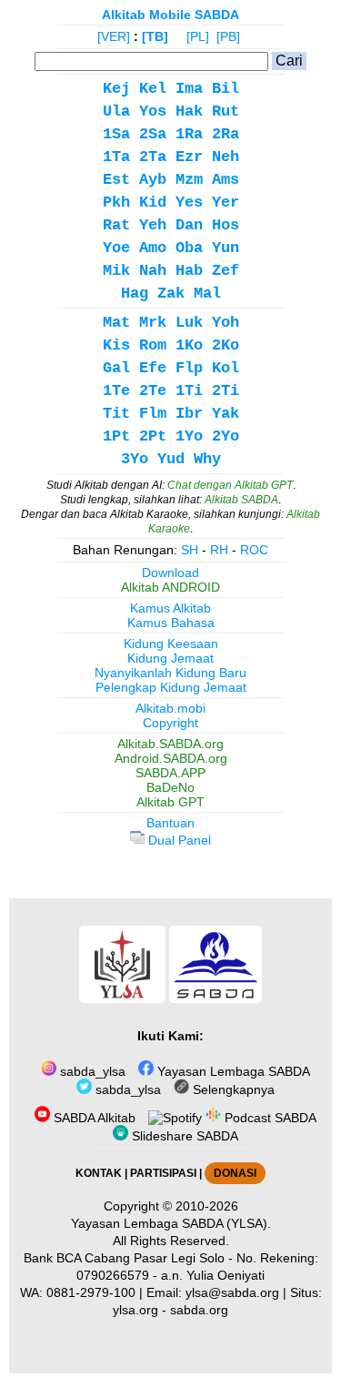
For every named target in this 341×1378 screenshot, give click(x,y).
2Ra (225, 134)
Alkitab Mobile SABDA (170, 14)
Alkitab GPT (170, 802)
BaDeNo (170, 787)
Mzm (189, 179)
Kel (152, 88)
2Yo (225, 436)
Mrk (152, 322)
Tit (116, 413)
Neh (225, 157)
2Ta (152, 157)
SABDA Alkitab (92, 1117)
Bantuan (170, 823)
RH (219, 549)
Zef (225, 270)
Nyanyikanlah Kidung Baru (170, 672)
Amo (152, 248)
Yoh (225, 322)
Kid (152, 202)
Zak (171, 293)
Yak (225, 413)
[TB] (155, 36)
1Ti (189, 391)
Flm (152, 413)
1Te (116, 391)
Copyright (170, 722)
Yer (225, 202)
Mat (116, 322)
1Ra (189, 134)
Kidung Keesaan (171, 643)
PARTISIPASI (163, 1173)
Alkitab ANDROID (170, 587)
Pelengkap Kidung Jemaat (170, 687)
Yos (152, 111)
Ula (116, 111)
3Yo (134, 459)
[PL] (197, 36)
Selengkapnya (232, 1089)
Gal (116, 368)
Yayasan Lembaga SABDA (232, 1071)
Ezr (189, 157)
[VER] (113, 36)
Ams (225, 179)
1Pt (116, 436)
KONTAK (98, 1173)
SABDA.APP (170, 772)
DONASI (235, 1173)
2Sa (152, 134)
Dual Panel (178, 840)
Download (170, 572)
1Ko (189, 345)
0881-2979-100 (90, 1292)
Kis (116, 345)
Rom (152, 345)
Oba (189, 248)
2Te (152, 391)
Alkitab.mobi (170, 708)
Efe (152, 368)
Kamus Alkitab (170, 608)
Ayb (152, 179)
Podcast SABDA (268, 1117)
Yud (171, 459)
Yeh (152, 225)
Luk (189, 322)
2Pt (152, 436)
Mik (116, 270)
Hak (189, 111)
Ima (189, 88)
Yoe (116, 248)
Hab (189, 270)
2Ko (225, 345)
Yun (225, 248)
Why (207, 459)
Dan (189, 225)
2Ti (225, 391)
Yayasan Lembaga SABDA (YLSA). (171, 1223)
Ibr (189, 413)
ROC (254, 549)
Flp (189, 368)
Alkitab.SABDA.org (170, 743)
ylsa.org (135, 1309)
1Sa (116, 134)
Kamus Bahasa (171, 622)
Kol (225, 368)
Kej (116, 88)
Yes (189, 202)
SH (189, 549)
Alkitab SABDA (241, 499)
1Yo (189, 436)
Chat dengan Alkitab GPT (230, 485)
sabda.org (199, 1309)
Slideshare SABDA (183, 1136)
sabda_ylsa (90, 1071)
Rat (116, 225)
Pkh (116, 202)
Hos (225, 225)
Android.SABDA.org (171, 758)
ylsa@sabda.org (232, 1292)
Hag (134, 293)
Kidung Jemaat (170, 658)
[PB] (228, 36)
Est (116, 179)
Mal (207, 293)
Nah (152, 270)
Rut (225, 111)
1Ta (116, 157)
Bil (225, 88)
